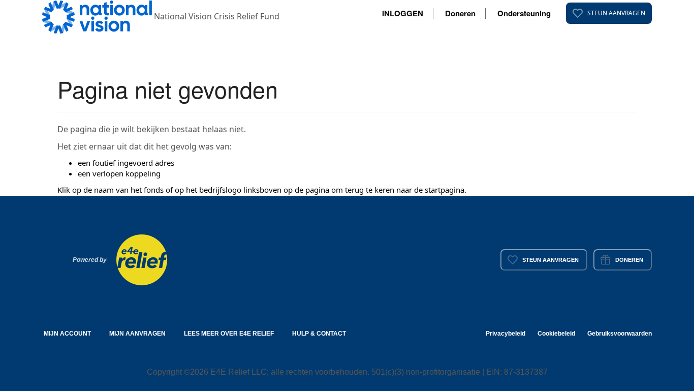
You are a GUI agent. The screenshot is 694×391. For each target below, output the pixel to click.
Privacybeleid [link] (505, 333)
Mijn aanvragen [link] (137, 333)
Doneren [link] (460, 13)
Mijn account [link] (67, 333)
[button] (98, 16)
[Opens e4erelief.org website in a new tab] (142, 259)
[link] (609, 13)
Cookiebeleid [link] (556, 333)
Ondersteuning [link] (524, 13)
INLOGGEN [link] (402, 13)
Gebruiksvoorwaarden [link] (619, 333)
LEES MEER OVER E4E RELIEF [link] (229, 333)
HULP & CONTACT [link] (319, 333)
